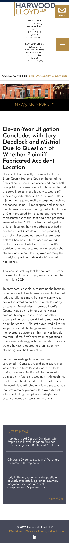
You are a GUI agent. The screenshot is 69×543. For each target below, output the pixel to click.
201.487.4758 (32, 37)
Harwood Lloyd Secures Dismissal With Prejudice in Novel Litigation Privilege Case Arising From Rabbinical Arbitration (33, 442)
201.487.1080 (34, 31)
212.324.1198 (32, 60)
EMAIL (62, 15)
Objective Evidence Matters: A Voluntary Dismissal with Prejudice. (33, 461)
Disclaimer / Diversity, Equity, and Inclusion (36, 531)
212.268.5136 (34, 55)
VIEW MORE (56, 498)
